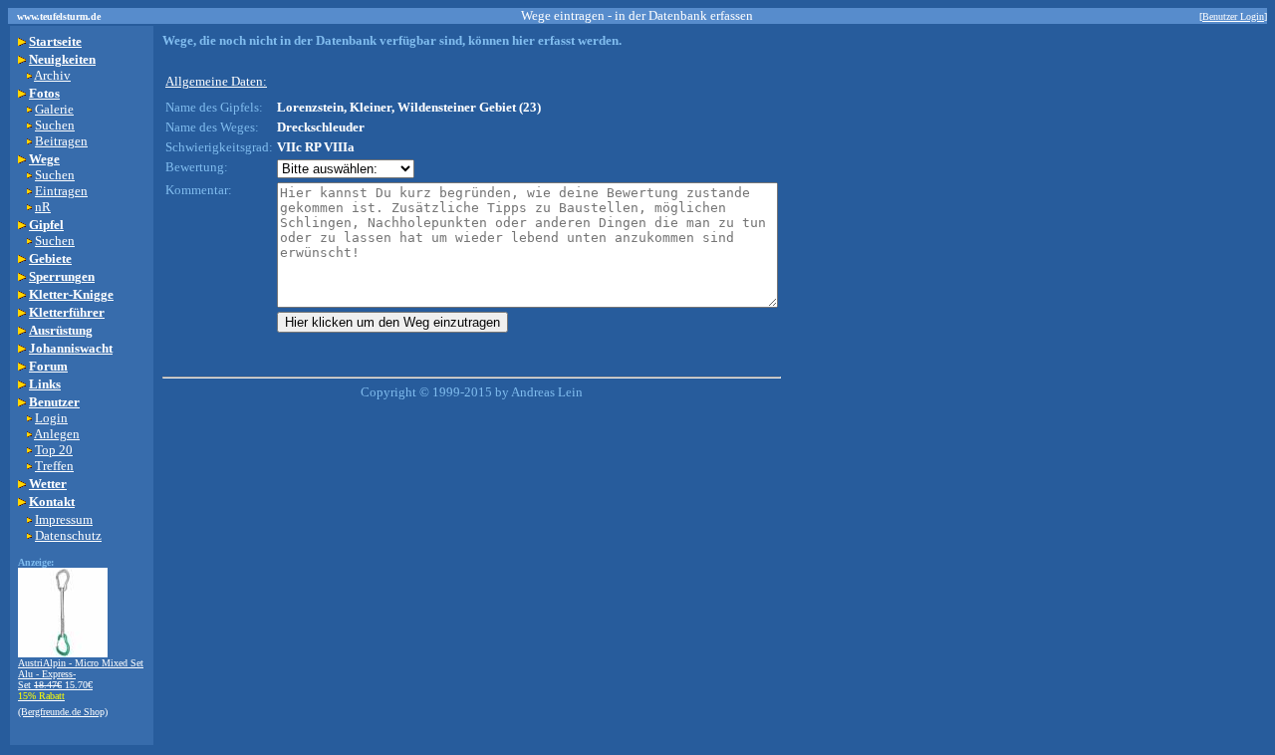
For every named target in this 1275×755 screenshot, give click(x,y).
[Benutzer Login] (1233, 16)
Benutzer (54, 401)
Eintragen (61, 190)
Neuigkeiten (62, 59)
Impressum (64, 519)
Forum (48, 366)
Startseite (55, 41)
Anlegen (57, 433)
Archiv (52, 75)
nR (43, 206)
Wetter (48, 483)
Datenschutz (68, 535)
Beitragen (61, 140)
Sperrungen (62, 276)
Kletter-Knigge (71, 294)
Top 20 (54, 449)
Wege (44, 158)
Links (45, 384)
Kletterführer (67, 312)
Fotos (44, 93)
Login (51, 417)
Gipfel (46, 224)
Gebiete (50, 258)
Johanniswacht (71, 348)
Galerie (54, 109)
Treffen (54, 465)
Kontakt (52, 501)
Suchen (55, 125)
